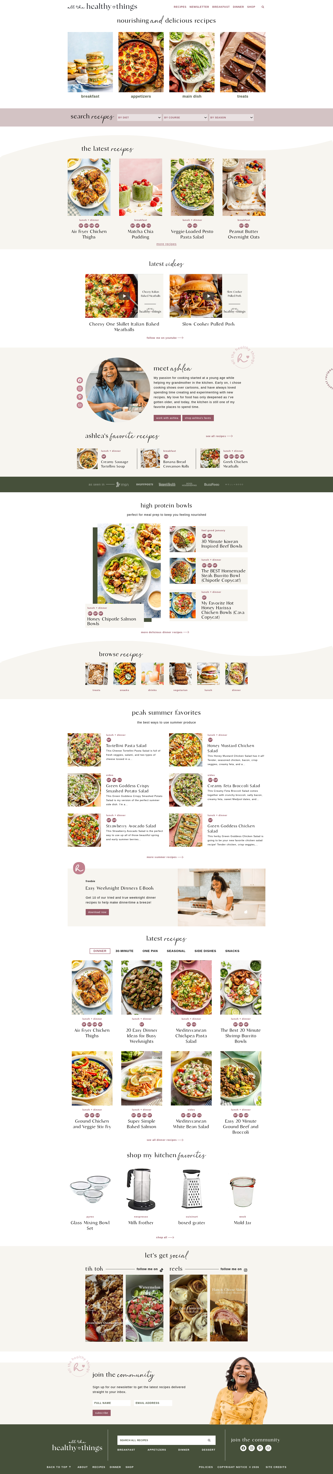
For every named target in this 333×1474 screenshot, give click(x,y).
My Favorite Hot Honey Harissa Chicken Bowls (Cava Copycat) (223, 610)
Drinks (152, 690)
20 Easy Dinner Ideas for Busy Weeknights (141, 1036)
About (83, 1467)
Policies (206, 1467)
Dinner (238, 6)
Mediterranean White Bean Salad (191, 1123)
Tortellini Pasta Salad (126, 745)
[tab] (100, 951)
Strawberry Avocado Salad (131, 826)
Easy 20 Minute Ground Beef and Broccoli (241, 1126)
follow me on (147, 1269)
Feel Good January (213, 530)
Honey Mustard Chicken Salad (231, 748)
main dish (192, 96)
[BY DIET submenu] (159, 117)
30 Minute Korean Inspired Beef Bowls (222, 544)
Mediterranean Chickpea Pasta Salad (191, 1036)
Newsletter (199, 6)
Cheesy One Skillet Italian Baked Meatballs (124, 326)
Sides (109, 775)
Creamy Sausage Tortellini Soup (114, 464)
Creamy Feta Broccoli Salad (234, 785)
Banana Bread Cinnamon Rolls (176, 464)
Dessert (209, 1449)
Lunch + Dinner (89, 220)
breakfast (90, 96)
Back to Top (57, 1467)
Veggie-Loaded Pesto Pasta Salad (192, 234)
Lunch (208, 690)
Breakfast (221, 6)
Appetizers (141, 96)
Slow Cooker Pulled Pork (208, 324)
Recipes (180, 6)
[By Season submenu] (251, 117)
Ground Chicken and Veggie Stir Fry (92, 1123)
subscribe (101, 1412)
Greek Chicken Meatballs (235, 464)
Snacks (124, 690)
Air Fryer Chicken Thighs (89, 234)
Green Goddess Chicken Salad (231, 829)
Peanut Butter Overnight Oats (244, 234)
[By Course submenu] (205, 117)
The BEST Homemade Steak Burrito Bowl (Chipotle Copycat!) (224, 576)
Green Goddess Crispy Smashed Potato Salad (128, 788)
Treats (242, 96)
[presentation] (89, 187)
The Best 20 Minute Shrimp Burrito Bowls (241, 1036)
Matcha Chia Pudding (140, 234)
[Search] (209, 1440)
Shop (251, 6)
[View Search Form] (263, 7)
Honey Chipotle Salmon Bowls (111, 621)
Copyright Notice (232, 1467)
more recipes (166, 244)
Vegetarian (180, 690)
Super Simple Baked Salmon (141, 1123)
